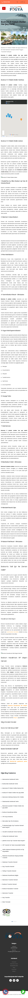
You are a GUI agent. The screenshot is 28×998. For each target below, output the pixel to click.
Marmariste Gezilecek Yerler (10, 779)
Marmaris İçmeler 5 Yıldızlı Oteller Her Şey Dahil (13, 807)
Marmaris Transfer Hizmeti (10, 880)
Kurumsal (14, 969)
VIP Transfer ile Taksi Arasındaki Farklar (13, 845)
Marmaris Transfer (7, 893)
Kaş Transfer (6, 897)
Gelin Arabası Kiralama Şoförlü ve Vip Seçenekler (13, 850)
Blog (14, 967)
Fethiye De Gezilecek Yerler (10, 836)
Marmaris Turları (14, 963)
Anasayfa (3, 20)
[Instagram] (10, 980)
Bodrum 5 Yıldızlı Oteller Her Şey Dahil (13, 792)
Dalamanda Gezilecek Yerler (10, 801)
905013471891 (6, 2)
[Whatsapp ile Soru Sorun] (23, 991)
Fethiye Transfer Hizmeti (9, 871)
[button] (12, 921)
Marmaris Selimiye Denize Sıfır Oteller (13, 797)
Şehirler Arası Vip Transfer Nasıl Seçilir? (13, 840)
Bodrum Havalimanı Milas (9, 812)
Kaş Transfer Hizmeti (8, 866)
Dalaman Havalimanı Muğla (10, 875)
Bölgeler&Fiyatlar (14, 965)
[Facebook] (17, 980)
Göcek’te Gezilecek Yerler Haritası (12, 832)
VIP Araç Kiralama (7, 816)
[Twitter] (14, 980)
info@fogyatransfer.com (14, 951)
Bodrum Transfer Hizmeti (9, 884)
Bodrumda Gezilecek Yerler (10, 784)
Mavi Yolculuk (6, 902)
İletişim (14, 971)
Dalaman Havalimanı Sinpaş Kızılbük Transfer (12, 856)
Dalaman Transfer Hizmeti (9, 862)
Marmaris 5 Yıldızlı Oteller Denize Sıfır (13, 788)
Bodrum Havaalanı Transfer (10, 888)
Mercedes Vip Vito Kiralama (10, 821)
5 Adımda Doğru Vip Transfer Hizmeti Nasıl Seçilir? (13, 826)
